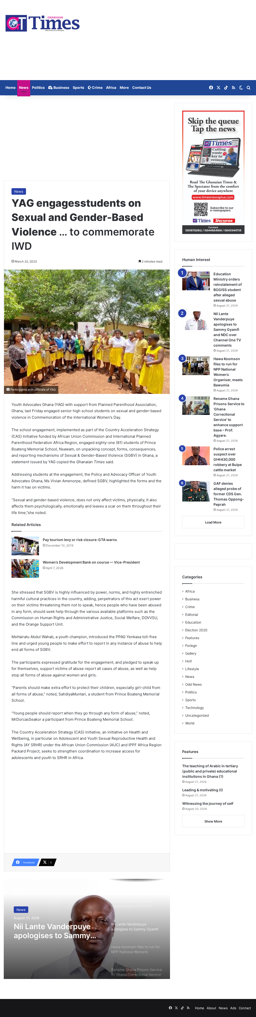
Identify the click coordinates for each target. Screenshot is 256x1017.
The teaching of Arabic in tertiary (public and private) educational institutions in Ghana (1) (210, 771)
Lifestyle (192, 669)
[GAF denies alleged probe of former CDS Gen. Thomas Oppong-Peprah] (196, 491)
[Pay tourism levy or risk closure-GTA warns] (25, 546)
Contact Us (141, 87)
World (189, 723)
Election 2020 (196, 630)
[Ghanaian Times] (43, 22)
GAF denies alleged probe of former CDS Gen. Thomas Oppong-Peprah (229, 493)
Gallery (190, 653)
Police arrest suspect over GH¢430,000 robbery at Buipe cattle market (228, 459)
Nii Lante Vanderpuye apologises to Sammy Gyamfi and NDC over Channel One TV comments (52, 931)
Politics (38, 87)
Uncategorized (197, 715)
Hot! (188, 661)
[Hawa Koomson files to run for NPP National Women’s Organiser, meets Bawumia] (196, 365)
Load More (213, 522)
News (23, 87)
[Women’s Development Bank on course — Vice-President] (25, 568)
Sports (78, 87)
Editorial (191, 615)
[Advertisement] (170, 40)
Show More (213, 821)
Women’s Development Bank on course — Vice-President (91, 562)
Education (193, 622)
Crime (96, 87)
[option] (87, 929)
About (211, 1008)
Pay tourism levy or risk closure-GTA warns (80, 540)
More (124, 87)
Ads (233, 1008)
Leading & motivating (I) (202, 790)
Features (192, 638)
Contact (245, 1008)
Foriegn (191, 646)
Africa (111, 87)
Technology (194, 708)
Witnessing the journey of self (207, 803)
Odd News (193, 684)
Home (11, 87)
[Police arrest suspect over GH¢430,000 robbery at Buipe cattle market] (196, 455)
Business (61, 87)
